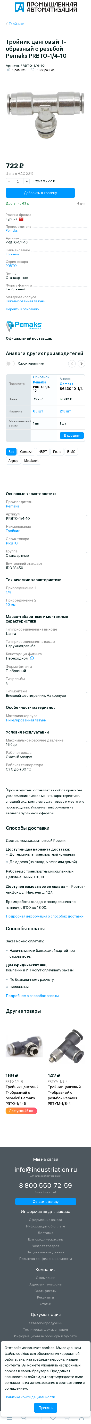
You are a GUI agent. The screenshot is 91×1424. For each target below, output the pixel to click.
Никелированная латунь (25, 301)
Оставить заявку (45, 1202)
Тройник (12, 254)
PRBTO (11, 266)
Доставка (45, 1233)
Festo (57, 452)
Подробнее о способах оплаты (32, 995)
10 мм (11, 604)
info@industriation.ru (45, 1170)
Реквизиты (45, 1297)
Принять (46, 1408)
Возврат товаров (45, 1246)
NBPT (43, 452)
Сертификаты (45, 1291)
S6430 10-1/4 (71, 389)
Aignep (13, 460)
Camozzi (26, 452)
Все (11, 452)
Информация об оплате (45, 1226)
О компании (45, 1278)
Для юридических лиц (45, 1239)
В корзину (72, 435)
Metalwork (31, 460)
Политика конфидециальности (30, 1397)
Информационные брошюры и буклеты (45, 1336)
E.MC (71, 452)
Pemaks (12, 230)
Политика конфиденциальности (45, 1259)
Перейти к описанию (22, 309)
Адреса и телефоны (45, 1284)
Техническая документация (45, 1330)
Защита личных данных (45, 1252)
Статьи (45, 1304)
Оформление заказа (45, 1220)
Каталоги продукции (45, 1323)
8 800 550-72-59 (45, 1185)
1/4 (8, 592)
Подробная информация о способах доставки (44, 916)
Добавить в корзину (40, 193)
